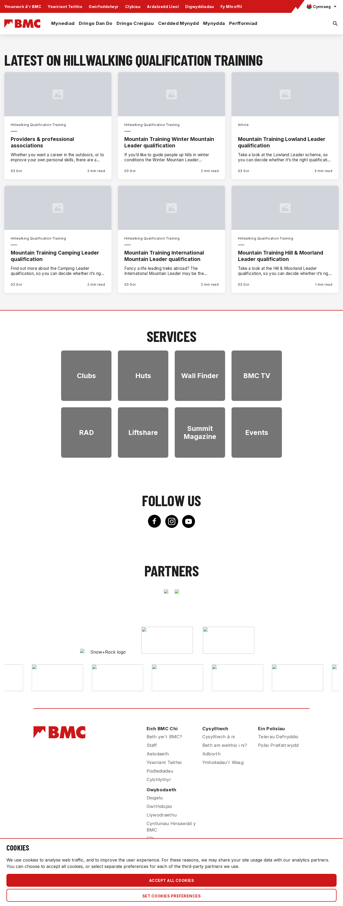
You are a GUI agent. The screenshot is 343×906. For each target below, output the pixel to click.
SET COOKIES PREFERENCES (171, 896)
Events (256, 432)
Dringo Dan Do (95, 23)
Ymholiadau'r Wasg (223, 762)
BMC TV (256, 376)
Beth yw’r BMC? (164, 736)
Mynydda (214, 23)
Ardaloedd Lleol (163, 6)
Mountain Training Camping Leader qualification (55, 255)
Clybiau (132, 6)
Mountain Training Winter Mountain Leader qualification (169, 142)
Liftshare (143, 432)
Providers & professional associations (42, 142)
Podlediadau (160, 771)
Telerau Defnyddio (278, 736)
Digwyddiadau (199, 6)
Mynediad (62, 23)
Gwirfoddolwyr (103, 6)
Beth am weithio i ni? (224, 745)
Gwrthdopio (159, 806)
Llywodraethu (162, 815)
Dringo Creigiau (135, 23)
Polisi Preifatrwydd (278, 745)
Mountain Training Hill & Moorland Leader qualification (280, 255)
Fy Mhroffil (231, 6)
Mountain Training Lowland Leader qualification (281, 142)
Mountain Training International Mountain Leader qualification (164, 255)
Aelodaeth (158, 753)
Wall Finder (200, 376)
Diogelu (155, 797)
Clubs (86, 376)
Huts (143, 376)
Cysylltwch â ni (218, 736)
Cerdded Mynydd (178, 23)
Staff (152, 745)
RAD (86, 432)
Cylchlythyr (159, 779)
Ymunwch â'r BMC (22, 6)
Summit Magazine (200, 432)
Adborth (211, 753)
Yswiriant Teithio (65, 6)
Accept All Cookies (171, 880)
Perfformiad (243, 23)
